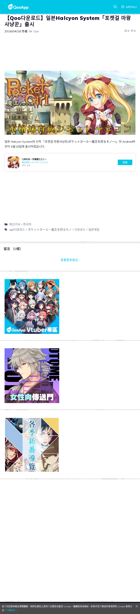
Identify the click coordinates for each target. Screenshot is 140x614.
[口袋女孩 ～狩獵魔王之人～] (70, 162)
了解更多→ (11, 610)
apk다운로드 (17, 229)
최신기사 (14, 224)
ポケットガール (38, 229)
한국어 (27, 224)
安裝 (125, 162)
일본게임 (93, 229)
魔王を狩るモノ (61, 229)
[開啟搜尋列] (115, 7)
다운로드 (80, 229)
